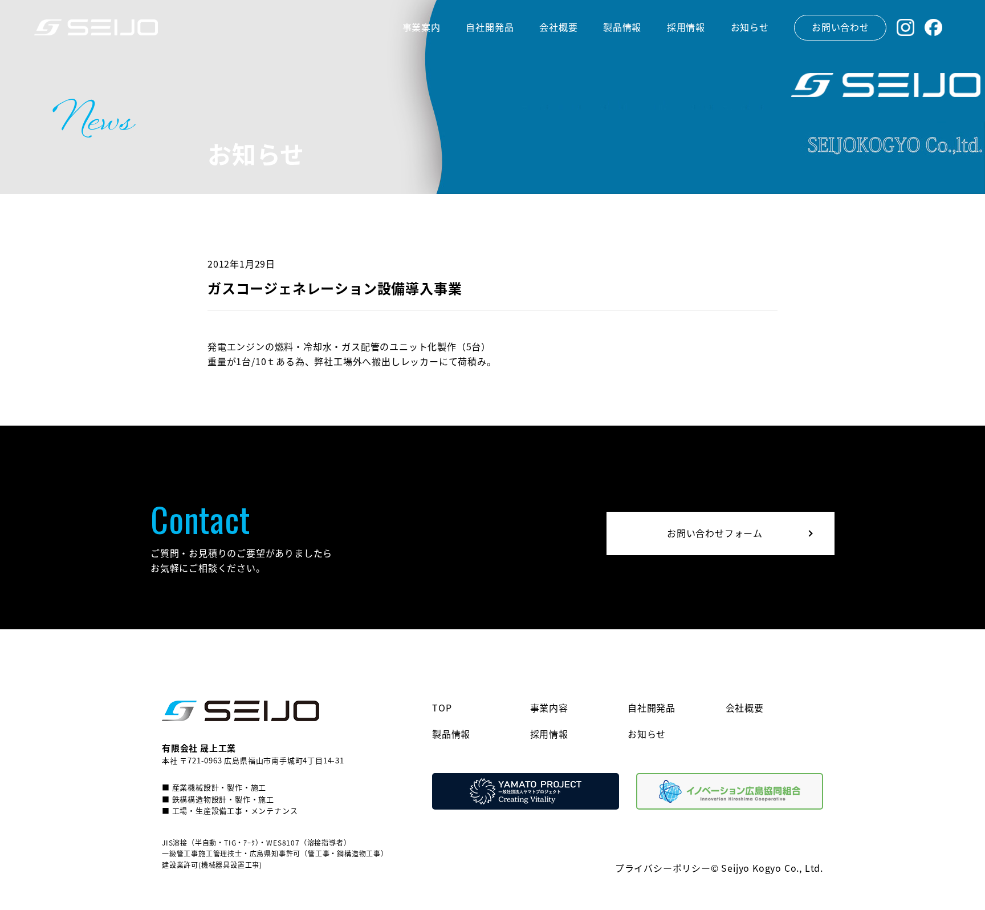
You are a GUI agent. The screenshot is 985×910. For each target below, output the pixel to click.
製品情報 (451, 734)
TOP (441, 707)
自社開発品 (651, 707)
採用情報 (549, 734)
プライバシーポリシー (663, 868)
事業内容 (549, 707)
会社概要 (745, 707)
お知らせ (647, 734)
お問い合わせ (840, 27)
